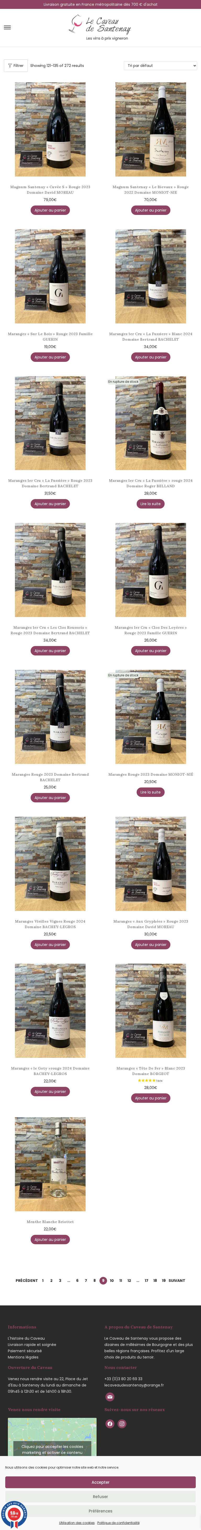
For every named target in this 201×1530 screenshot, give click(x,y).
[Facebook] (109, 1423)
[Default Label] (109, 1396)
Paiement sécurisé (25, 1351)
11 (120, 1280)
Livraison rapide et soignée (32, 1344)
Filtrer (19, 65)
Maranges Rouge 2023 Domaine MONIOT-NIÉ (150, 774)
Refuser (100, 1496)
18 (155, 1280)
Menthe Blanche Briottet (50, 1221)
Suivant (177, 1280)
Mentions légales (23, 1357)
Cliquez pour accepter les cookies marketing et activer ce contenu (52, 1449)
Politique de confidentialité (118, 1523)
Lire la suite (151, 503)
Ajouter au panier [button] (50, 210)
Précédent (27, 1280)
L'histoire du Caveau (26, 1338)
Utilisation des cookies (77, 1523)
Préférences (101, 1511)
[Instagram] (122, 1423)
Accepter (101, 1482)
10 (112, 1280)
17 (146, 1280)
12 (129, 1280)
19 (164, 1280)
